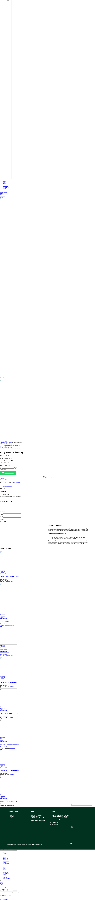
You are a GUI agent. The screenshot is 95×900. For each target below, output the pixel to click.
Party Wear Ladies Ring (5, 445)
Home (1, 442)
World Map (35, 816)
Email (1, 516)
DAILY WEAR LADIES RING (9, 682)
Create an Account (4, 889)
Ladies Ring (8, 442)
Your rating (3, 501)
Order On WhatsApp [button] (9, 473)
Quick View (12, 581)
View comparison (4, 899)
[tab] (49, 484)
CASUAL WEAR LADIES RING (9, 576)
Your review (3, 511)
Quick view (2, 571)
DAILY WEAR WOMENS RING (9, 713)
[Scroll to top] (1, 893)
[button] (2, 570)
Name (1, 514)
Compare (5, 877)
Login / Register (6, 878)
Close (1, 882)
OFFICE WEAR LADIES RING (9, 744)
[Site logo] (3, 178)
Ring (4, 442)
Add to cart (3, 469)
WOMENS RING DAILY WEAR (9, 801)
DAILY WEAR (4, 621)
